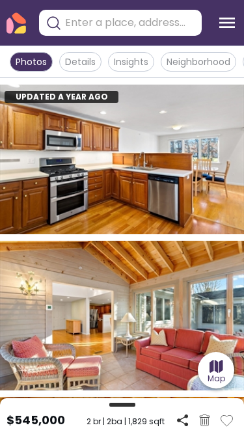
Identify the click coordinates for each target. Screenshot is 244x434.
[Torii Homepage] (16, 23)
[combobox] (130, 22)
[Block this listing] (204, 420)
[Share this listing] (182, 420)
